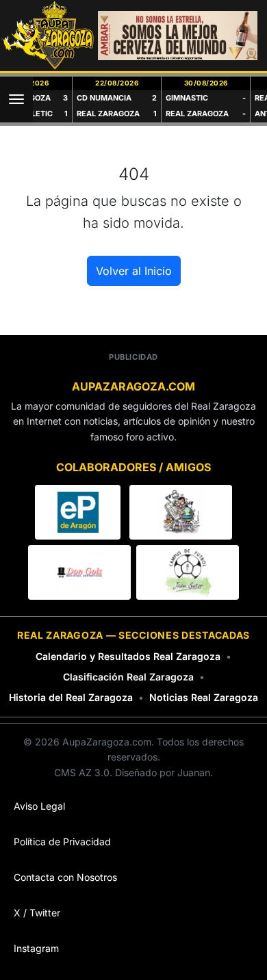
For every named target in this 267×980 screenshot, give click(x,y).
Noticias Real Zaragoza (203, 697)
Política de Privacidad (62, 841)
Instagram (36, 948)
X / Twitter (37, 912)
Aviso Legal (39, 806)
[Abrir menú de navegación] (16, 99)
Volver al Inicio (134, 271)
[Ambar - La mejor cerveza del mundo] (177, 35)
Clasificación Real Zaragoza (128, 677)
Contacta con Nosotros (65, 877)
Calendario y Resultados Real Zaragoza (128, 656)
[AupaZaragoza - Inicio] (48, 35)
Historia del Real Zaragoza (71, 697)
